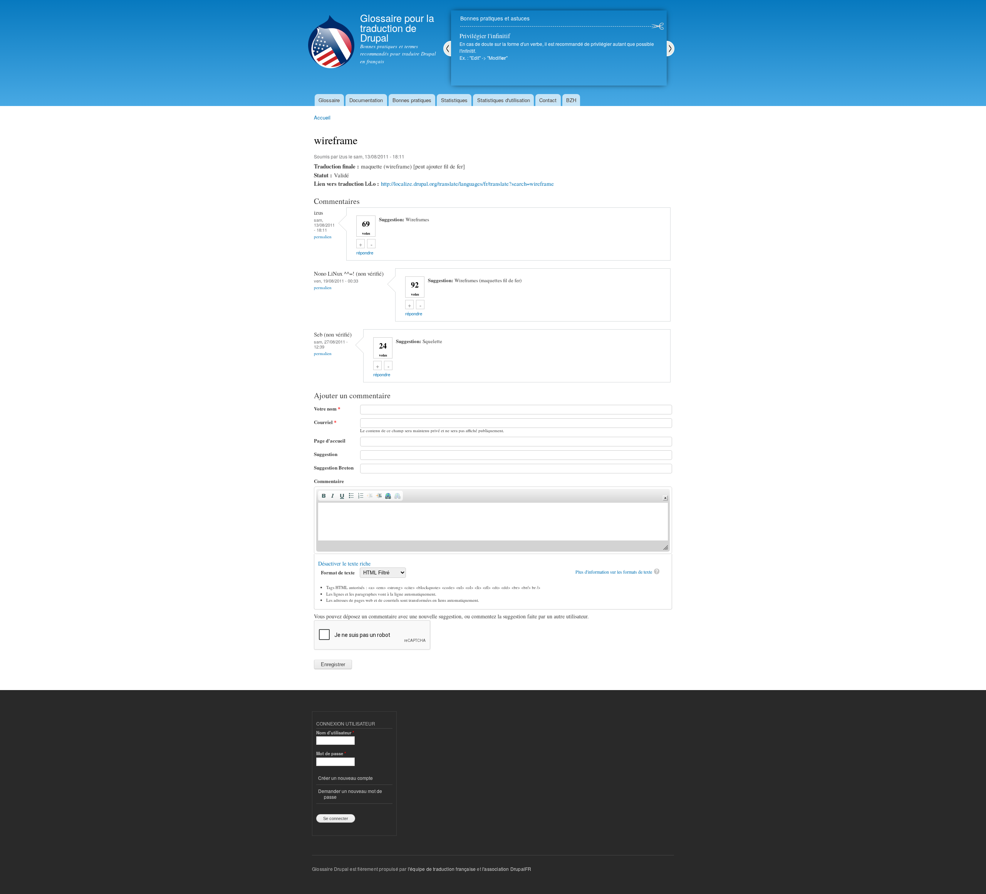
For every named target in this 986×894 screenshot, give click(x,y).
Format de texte (338, 572)
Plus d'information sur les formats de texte (613, 572)
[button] (323, 496)
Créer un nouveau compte (345, 777)
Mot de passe (331, 753)
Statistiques (454, 100)
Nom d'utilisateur (335, 732)
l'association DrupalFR (506, 868)
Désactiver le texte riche (344, 563)
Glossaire (329, 100)
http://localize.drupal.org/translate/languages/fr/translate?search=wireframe (467, 183)
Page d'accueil (329, 440)
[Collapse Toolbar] (665, 497)
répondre (364, 252)
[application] (493, 520)
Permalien (323, 236)
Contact (548, 100)
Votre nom (327, 408)
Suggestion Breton (334, 467)
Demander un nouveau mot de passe (350, 794)
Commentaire (329, 481)
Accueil (322, 117)
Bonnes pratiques (411, 100)
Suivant (670, 48)
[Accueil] (331, 35)
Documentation (366, 100)
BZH (571, 100)
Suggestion (325, 454)
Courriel (325, 422)
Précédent (447, 48)
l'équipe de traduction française (442, 868)
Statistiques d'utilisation (503, 100)
